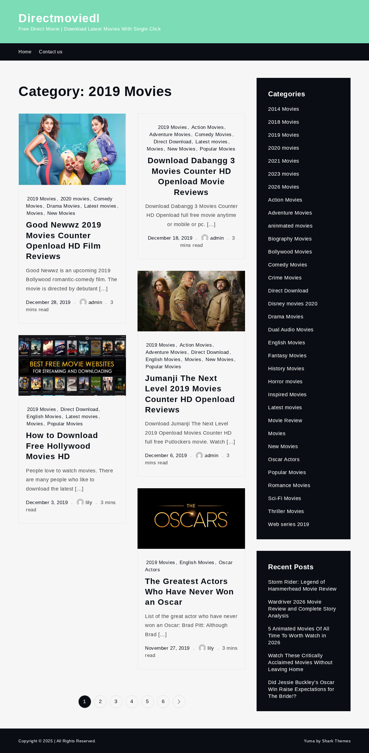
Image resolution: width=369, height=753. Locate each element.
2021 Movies (283, 161)
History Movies (286, 368)
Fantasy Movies (287, 355)
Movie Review (285, 420)
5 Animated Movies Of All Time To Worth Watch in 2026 (298, 635)
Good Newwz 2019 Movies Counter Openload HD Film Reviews (63, 240)
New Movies (61, 213)
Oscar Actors (284, 459)
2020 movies (75, 199)
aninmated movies (290, 226)
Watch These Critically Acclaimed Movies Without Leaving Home (300, 662)
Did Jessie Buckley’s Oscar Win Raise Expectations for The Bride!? (301, 689)
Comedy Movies (213, 134)
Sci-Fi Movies (284, 498)
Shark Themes (336, 741)
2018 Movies (283, 122)
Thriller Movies (286, 511)
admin (95, 302)
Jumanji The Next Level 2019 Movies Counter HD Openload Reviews (190, 394)
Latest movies (100, 206)
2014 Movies (283, 109)
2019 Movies (41, 199)
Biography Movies (290, 239)
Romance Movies (289, 485)
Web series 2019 (288, 524)
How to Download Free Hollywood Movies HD (62, 446)
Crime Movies (285, 278)
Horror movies (285, 381)
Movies (35, 213)
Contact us (50, 51)
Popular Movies (217, 149)
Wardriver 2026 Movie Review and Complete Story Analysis (302, 609)
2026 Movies (283, 187)
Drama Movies (63, 206)
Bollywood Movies (290, 252)
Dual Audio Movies (291, 330)
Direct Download (172, 141)
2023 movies (283, 174)
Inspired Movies (287, 394)
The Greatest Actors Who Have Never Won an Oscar (189, 592)
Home (24, 51)
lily (89, 502)
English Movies (163, 359)
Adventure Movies (170, 134)
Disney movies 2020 (292, 304)
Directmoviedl (59, 18)
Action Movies (207, 127)
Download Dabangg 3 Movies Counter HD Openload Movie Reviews (191, 176)
